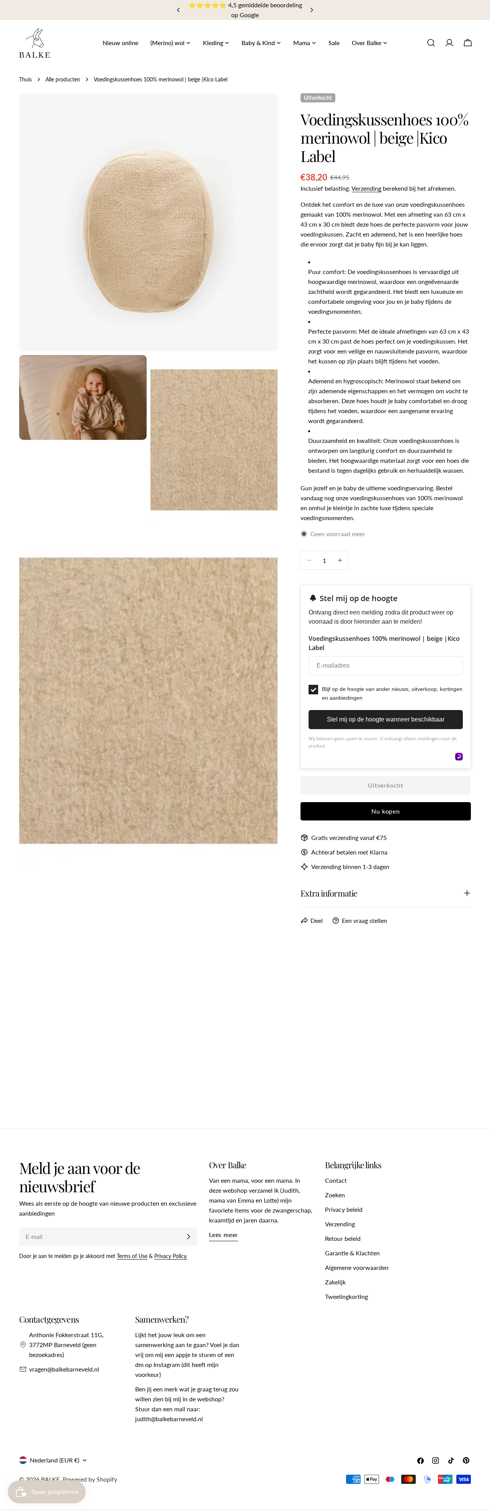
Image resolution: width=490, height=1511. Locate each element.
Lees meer (223, 1234)
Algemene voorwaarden (357, 1267)
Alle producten (63, 79)
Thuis (25, 79)
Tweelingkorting (346, 1296)
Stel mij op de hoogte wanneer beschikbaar (385, 719)
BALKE (50, 1479)
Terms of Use (132, 1256)
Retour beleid (343, 1238)
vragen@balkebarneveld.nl (64, 1369)
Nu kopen (385, 811)
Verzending (366, 188)
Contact (336, 1180)
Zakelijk (335, 1282)
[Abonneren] (188, 1237)
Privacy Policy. (170, 1256)
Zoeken (335, 1194)
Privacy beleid (344, 1209)
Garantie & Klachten (352, 1252)
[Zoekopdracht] (431, 42)
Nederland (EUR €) (54, 1460)
